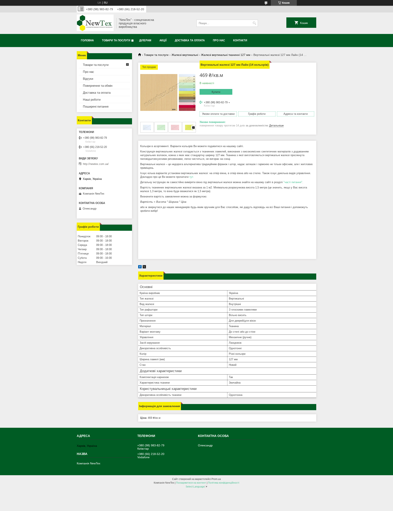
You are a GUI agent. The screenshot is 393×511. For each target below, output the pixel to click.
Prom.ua (216, 479)
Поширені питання (95, 106)
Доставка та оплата (190, 40)
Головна (87, 40)
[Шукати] (254, 23)
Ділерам (145, 40)
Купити (216, 91)
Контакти (240, 40)
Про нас (219, 40)
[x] (144, 267)
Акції (163, 40)
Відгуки (88, 78)
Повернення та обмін (97, 85)
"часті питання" (292, 182)
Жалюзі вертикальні (185, 54)
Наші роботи (92, 99)
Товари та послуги (116, 40)
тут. (191, 176)
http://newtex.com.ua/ (96, 163)
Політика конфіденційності (223, 482)
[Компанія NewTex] (95, 23)
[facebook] (140, 267)
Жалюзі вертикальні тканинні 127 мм (225, 54)
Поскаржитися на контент (191, 482)
